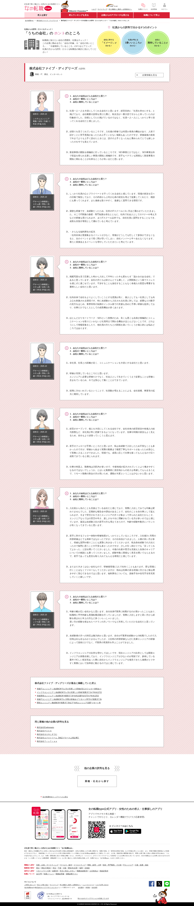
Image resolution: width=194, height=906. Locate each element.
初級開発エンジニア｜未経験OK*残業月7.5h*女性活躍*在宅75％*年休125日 (68, 696)
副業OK (55, 871)
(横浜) (48, 868)
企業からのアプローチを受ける (115, 15)
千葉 (59, 868)
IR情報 (87, 887)
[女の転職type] (29, 887)
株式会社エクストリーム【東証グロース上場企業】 (58, 738)
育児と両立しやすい (67, 871)
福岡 (81, 868)
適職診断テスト (72, 874)
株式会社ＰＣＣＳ (44, 731)
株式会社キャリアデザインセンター (46, 887)
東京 (38, 868)
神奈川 (43, 868)
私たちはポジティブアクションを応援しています (93, 898)
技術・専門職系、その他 (112, 865)
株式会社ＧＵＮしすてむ (47, 734)
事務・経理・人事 (94, 865)
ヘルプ (93, 9)
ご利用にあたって (30, 885)
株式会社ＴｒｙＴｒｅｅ (47, 741)
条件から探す (29, 871)
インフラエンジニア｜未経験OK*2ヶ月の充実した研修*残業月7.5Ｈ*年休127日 (69, 692)
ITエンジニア (128, 865)
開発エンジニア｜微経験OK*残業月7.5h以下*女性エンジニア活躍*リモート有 (69, 703)
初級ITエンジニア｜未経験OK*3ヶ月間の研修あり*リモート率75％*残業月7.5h (69, 699)
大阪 (64, 868)
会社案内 (81, 887)
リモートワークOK (43, 871)
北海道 (87, 868)
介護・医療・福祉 (141, 865)
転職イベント (49, 874)
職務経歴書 (60, 874)
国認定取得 (104, 871)
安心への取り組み (42, 885)
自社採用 (94, 887)
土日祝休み (93, 871)
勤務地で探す (29, 868)
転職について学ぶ (152, 15)
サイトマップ (102, 9)
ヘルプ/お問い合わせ (102, 885)
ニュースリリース (88, 885)
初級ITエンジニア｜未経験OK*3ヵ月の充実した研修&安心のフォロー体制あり (69, 689)
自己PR (39, 874)
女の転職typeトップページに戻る (55, 797)
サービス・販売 (66, 865)
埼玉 (54, 868)
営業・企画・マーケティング (47, 865)
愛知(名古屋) (73, 868)
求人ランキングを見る (79, 15)
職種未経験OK (82, 871)
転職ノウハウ (29, 874)
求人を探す (42, 15)
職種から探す (29, 865)
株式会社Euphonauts (45, 727)
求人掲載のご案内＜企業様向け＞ (120, 9)
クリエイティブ (80, 865)
